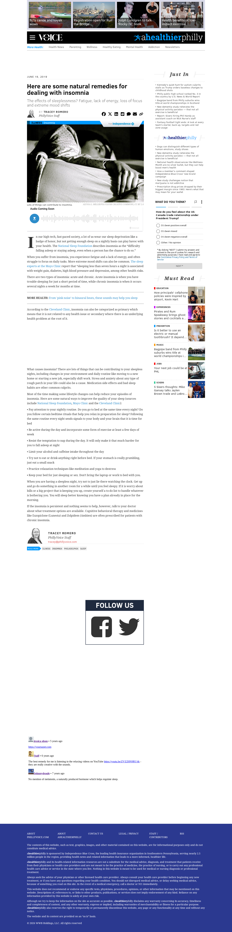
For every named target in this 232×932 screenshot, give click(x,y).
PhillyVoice (50, 37)
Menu (32, 37)
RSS (182, 833)
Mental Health (134, 47)
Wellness (92, 47)
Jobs (159, 363)
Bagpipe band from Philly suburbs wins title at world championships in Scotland (177, 101)
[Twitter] (110, 114)
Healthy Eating (112, 47)
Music (160, 344)
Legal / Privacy (129, 833)
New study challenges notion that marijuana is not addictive (174, 182)
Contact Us (95, 833)
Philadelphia (71, 548)
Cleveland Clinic (59, 309)
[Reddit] (122, 114)
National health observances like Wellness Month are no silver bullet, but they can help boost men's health (179, 164)
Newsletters (172, 47)
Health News (56, 47)
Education (162, 288)
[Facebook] (103, 114)
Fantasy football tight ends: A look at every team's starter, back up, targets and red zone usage (179, 124)
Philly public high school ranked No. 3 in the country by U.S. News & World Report (178, 95)
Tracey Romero (56, 112)
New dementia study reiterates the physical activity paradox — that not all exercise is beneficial (177, 109)
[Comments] (128, 114)
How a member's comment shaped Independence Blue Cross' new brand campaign (175, 173)
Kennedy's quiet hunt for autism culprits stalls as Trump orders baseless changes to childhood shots (179, 87)
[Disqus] (85, 689)
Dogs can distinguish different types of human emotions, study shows (177, 148)
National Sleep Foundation (75, 246)
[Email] (135, 114)
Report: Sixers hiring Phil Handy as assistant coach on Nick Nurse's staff (175, 117)
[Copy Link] (141, 114)
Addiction (154, 47)
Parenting (75, 47)
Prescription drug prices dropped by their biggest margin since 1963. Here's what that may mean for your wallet (179, 189)
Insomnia (49, 122)
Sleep (83, 548)
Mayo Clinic (80, 403)
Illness (36, 122)
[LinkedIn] (116, 114)
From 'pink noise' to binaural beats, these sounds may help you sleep (93, 298)
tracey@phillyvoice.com (62, 541)
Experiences (163, 307)
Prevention (163, 325)
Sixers (160, 382)
